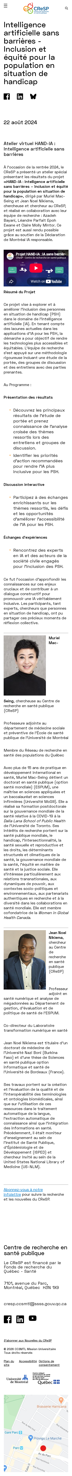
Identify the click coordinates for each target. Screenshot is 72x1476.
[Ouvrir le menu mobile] (5, 5)
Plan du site (9, 1363)
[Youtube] (32, 1319)
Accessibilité (28, 1361)
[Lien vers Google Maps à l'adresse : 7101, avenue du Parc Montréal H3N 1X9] (36, 1433)
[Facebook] (7, 96)
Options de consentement (49, 1363)
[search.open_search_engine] (66, 8)
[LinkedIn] (20, 1319)
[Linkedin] (20, 96)
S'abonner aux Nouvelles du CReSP (28, 1340)
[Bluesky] (33, 96)
